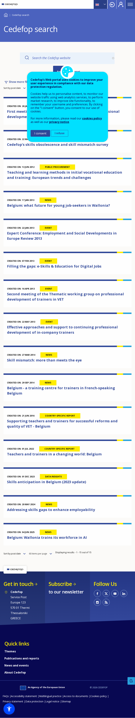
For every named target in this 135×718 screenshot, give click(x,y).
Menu (130, 4)
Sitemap (66, 701)
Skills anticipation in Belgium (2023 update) (46, 481)
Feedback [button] (131, 681)
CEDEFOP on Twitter (106, 593)
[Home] (10, 4)
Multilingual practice (50, 696)
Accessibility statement (24, 696)
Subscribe (60, 583)
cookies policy (92, 118)
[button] (9, 708)
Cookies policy (98, 696)
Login (112, 4)
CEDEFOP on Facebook (97, 593)
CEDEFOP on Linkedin (123, 593)
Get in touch (18, 583)
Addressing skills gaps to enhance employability (51, 509)
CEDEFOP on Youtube (114, 593)
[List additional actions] (104, 4)
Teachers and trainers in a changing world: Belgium (54, 454)
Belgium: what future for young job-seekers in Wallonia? (58, 205)
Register (121, 4)
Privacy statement (13, 701)
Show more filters (21, 82)
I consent (40, 133)
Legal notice (52, 701)
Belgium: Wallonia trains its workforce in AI (47, 537)
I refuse (60, 133)
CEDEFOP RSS (106, 602)
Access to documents (76, 696)
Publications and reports (21, 658)
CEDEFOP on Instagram (97, 602)
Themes (10, 651)
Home (6, 14)
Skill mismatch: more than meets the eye (44, 360)
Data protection (34, 701)
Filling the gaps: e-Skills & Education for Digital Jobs (54, 266)
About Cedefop (15, 672)
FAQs (6, 696)
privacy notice (59, 122)
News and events (16, 665)
